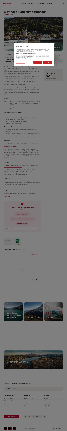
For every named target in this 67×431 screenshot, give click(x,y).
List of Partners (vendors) (21, 58)
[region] (34, 54)
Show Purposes (20, 62)
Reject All (38, 62)
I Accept (47, 62)
